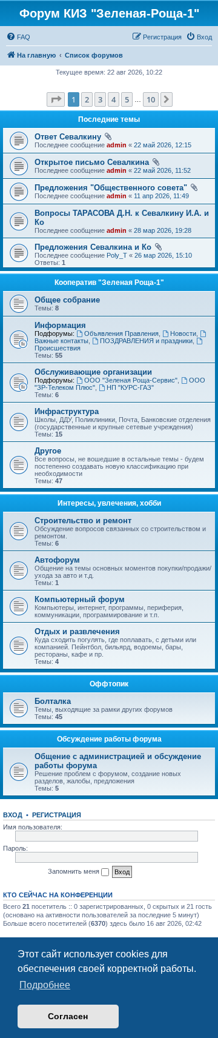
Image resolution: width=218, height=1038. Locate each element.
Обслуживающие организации (93, 372)
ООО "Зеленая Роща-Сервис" (130, 380)
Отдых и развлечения (77, 631)
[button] (56, 99)
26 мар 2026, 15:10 (163, 255)
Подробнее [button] (44, 985)
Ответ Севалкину (68, 136)
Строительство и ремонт (83, 520)
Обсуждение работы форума (109, 739)
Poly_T (117, 255)
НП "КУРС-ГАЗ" (130, 387)
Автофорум (57, 559)
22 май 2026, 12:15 (162, 145)
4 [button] (113, 99)
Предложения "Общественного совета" (111, 187)
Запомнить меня (74, 871)
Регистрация (56, 815)
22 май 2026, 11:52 (162, 170)
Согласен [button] (68, 1016)
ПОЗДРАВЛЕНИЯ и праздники (146, 340)
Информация (60, 325)
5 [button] (127, 99)
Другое (48, 450)
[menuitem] (18, 37)
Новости (183, 333)
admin (117, 145)
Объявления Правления (121, 333)
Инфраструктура (67, 411)
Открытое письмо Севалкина (92, 162)
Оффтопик (109, 684)
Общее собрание (67, 299)
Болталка (53, 701)
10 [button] (151, 99)
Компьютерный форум (80, 599)
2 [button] (87, 99)
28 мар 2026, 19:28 (162, 230)
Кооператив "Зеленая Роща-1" (109, 282)
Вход (12, 815)
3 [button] (100, 99)
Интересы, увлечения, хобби (109, 503)
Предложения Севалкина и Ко (93, 247)
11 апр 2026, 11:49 (161, 195)
